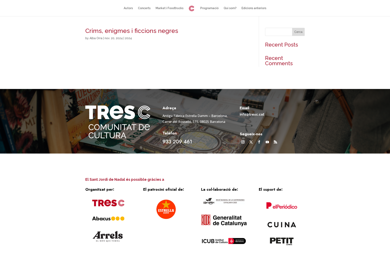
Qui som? (230, 8)
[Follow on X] (251, 142)
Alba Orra (96, 38)
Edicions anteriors (254, 8)
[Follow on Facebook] (259, 142)
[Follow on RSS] (275, 142)
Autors (128, 8)
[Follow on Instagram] (243, 142)
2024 (128, 38)
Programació (209, 8)
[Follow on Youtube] (267, 142)
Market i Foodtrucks (169, 8)
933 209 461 (177, 141)
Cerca (298, 32)
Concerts (144, 8)
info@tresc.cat (252, 114)
